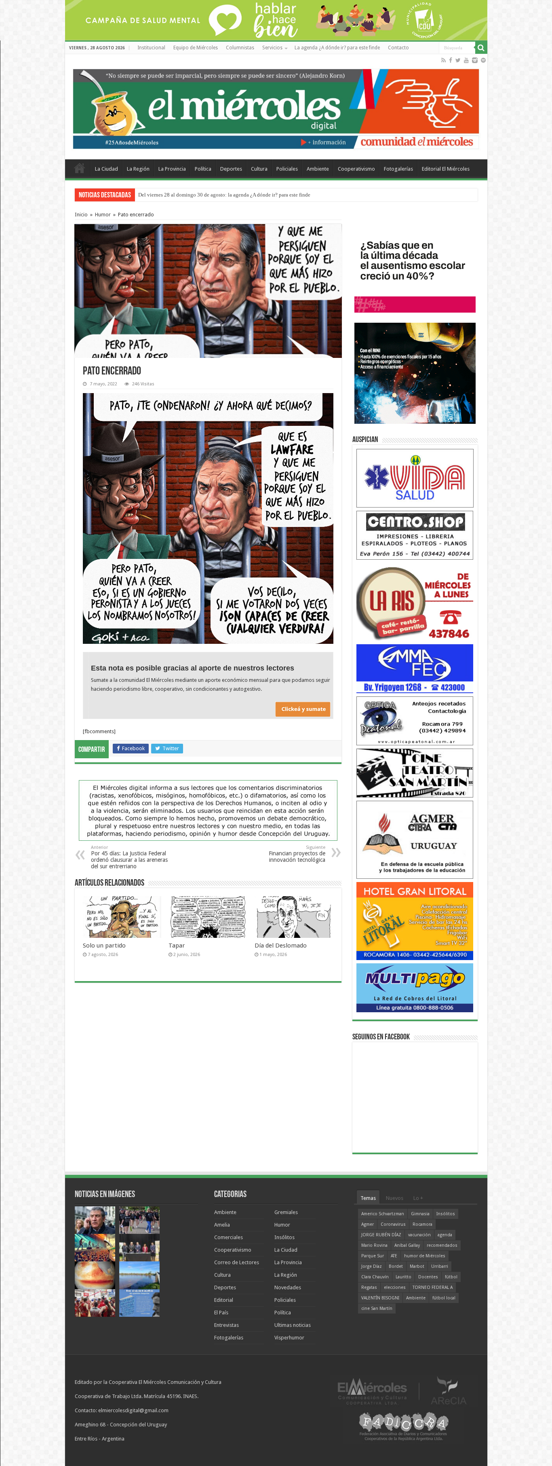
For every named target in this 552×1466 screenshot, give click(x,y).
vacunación (419, 1235)
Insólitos (284, 1237)
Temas (368, 1198)
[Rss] (443, 60)
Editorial (223, 1300)
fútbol (451, 1277)
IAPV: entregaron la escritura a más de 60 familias (192, 195)
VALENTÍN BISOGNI (380, 1298)
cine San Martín (376, 1308)
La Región (138, 169)
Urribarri (439, 1266)
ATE (394, 1256)
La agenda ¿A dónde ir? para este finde (337, 48)
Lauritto (403, 1277)
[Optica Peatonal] (415, 720)
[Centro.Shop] (415, 535)
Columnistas (240, 48)
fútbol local (443, 1298)
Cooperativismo (356, 169)
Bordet (396, 1266)
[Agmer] (415, 839)
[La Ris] (415, 602)
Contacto (398, 48)
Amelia (222, 1225)
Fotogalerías (398, 169)
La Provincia (172, 169)
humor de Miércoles (424, 1256)
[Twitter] (458, 60)
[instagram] (474, 60)
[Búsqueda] (481, 48)
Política (203, 169)
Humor (103, 215)
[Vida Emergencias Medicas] (415, 478)
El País (221, 1312)
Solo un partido (104, 945)
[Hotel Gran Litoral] (415, 921)
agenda (445, 1235)
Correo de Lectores (236, 1262)
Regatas (369, 1287)
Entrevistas (226, 1325)
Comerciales (228, 1237)
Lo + (418, 1198)
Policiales (287, 169)
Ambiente (318, 169)
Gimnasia (420, 1213)
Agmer (367, 1224)
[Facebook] (450, 60)
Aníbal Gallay (407, 1245)
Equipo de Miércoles (195, 48)
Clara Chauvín (375, 1277)
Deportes (231, 169)
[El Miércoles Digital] (276, 107)
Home (79, 167)
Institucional (151, 48)
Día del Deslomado (281, 945)
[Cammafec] (415, 668)
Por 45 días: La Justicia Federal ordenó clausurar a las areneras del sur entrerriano (129, 857)
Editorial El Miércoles (446, 169)
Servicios (272, 48)
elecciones (395, 1287)
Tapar (177, 945)
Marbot (417, 1266)
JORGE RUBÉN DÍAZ (381, 1235)
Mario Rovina (374, 1245)
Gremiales (286, 1212)
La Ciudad (106, 169)
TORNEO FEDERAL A (433, 1287)
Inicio (81, 215)
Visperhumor (289, 1338)
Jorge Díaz (371, 1266)
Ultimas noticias (292, 1325)
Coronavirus (393, 1224)
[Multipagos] (415, 987)
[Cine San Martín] (415, 773)
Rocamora (422, 1224)
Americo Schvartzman (382, 1213)
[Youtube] (466, 60)
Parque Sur (372, 1256)
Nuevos (394, 1198)
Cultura (259, 169)
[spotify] (483, 60)
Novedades (287, 1287)
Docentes (428, 1277)
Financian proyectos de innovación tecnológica (297, 854)
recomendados (442, 1245)
